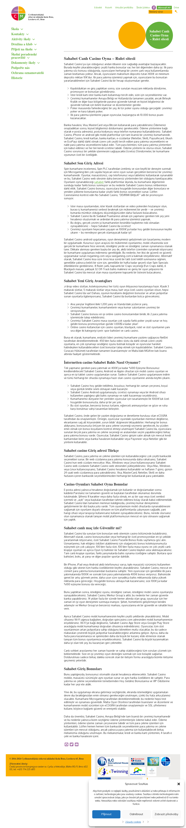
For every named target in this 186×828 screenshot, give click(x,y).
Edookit (98, 7)
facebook (154, 7)
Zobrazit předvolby (166, 814)
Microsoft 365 (164, 7)
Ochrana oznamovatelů (27, 72)
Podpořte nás (20, 67)
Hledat (176, 11)
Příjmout (106, 814)
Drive (176, 7)
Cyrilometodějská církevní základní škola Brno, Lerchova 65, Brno (41, 17)
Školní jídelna (143, 7)
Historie (17, 77)
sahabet (99, 181)
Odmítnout (136, 814)
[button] (179, 784)
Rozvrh (108, 7)
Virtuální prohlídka (124, 7)
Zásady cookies (133, 822)
